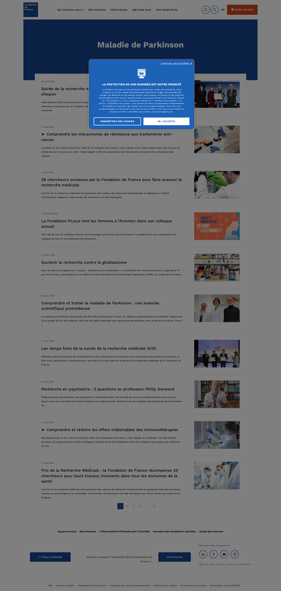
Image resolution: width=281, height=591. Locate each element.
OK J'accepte (166, 121)
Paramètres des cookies (117, 121)
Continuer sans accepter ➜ (176, 63)
